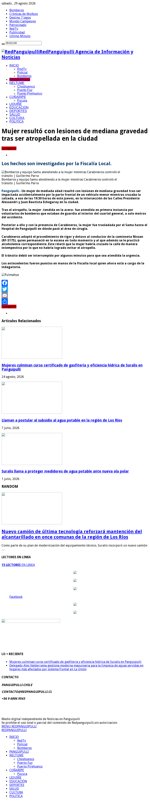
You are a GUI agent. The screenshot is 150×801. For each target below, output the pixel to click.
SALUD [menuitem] (14, 788)
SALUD (14, 114)
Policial (22, 72)
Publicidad (17, 32)
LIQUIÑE (15, 104)
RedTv (13, 29)
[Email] (75, 295)
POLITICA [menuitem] (16, 796)
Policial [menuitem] (22, 744)
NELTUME (16, 83)
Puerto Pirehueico (29, 93)
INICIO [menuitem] (14, 737)
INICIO (14, 65)
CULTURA (16, 118)
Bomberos (16, 10)
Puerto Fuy (24, 90)
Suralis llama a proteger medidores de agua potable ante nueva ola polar (65, 471)
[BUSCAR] (3, 44)
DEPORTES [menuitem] (16, 785)
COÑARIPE (17, 97)
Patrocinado (17, 25)
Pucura (22, 100)
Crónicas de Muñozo (23, 14)
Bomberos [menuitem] (24, 748)
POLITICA (16, 121)
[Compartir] (75, 301)
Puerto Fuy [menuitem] (25, 763)
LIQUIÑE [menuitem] (15, 777)
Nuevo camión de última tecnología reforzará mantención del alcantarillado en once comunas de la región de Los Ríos (72, 534)
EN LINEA (18, 565)
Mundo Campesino (22, 21)
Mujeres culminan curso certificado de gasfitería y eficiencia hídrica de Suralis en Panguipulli (75, 662)
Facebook (15, 597)
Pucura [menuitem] (22, 774)
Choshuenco (26, 86)
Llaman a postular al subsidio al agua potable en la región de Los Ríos (62, 420)
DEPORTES (18, 111)
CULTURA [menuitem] (16, 792)
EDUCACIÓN (19, 107)
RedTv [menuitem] (21, 740)
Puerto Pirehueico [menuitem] (30, 766)
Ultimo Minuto (19, 36)
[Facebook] (75, 283)
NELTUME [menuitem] (16, 755)
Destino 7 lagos (20, 17)
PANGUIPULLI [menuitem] (19, 752)
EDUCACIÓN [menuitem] (18, 781)
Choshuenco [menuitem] (25, 759)
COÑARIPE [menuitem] (16, 770)
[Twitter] (75, 289)
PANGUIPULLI (19, 79)
